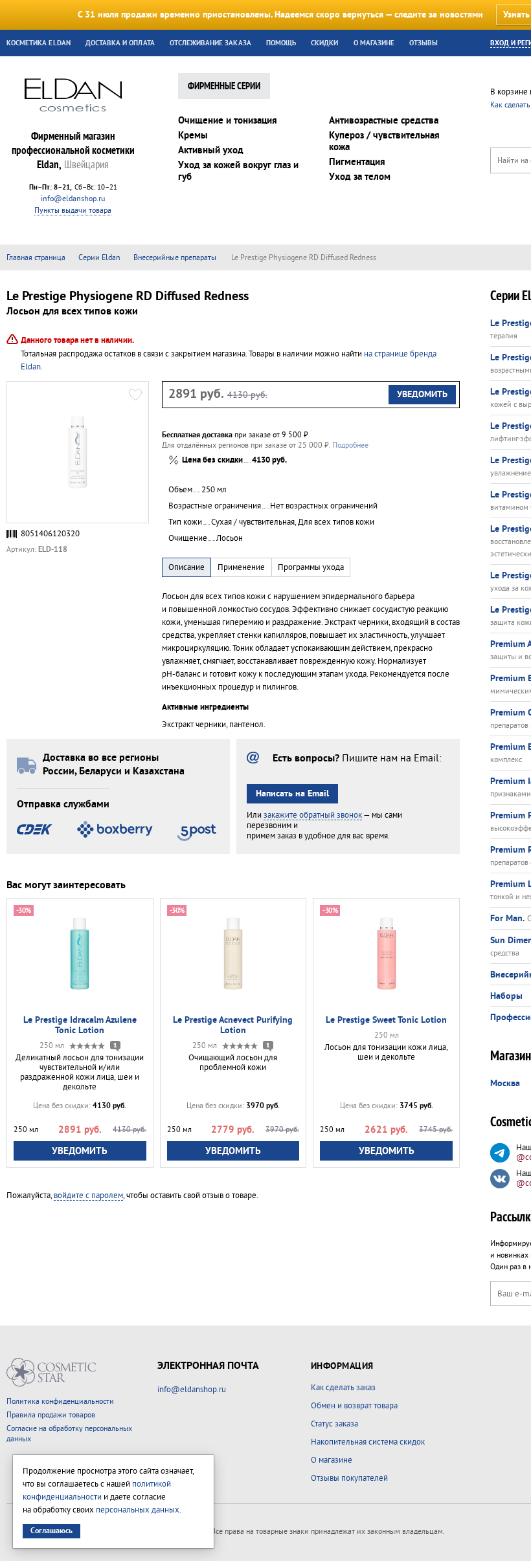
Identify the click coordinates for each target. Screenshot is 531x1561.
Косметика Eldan (38, 43)
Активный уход (210, 150)
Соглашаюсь (51, 1531)
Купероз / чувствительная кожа (384, 141)
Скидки (324, 43)
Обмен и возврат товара (354, 1405)
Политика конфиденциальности (60, 1401)
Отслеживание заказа (210, 43)
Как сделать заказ (343, 1387)
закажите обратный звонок (313, 815)
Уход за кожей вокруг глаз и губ (238, 171)
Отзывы (423, 43)
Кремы (193, 135)
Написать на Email (292, 794)
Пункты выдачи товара (72, 210)
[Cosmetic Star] (51, 1372)
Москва (505, 1083)
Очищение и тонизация (227, 120)
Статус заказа (334, 1423)
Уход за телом (359, 176)
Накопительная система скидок (368, 1441)
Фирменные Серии (224, 87)
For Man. (507, 918)
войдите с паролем (88, 1195)
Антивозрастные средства (383, 120)
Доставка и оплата (120, 43)
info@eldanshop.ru (73, 199)
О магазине (374, 43)
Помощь (281, 43)
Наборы (506, 996)
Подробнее (350, 445)
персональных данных (137, 1509)
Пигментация (357, 162)
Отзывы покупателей (349, 1478)
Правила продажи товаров (50, 1415)
